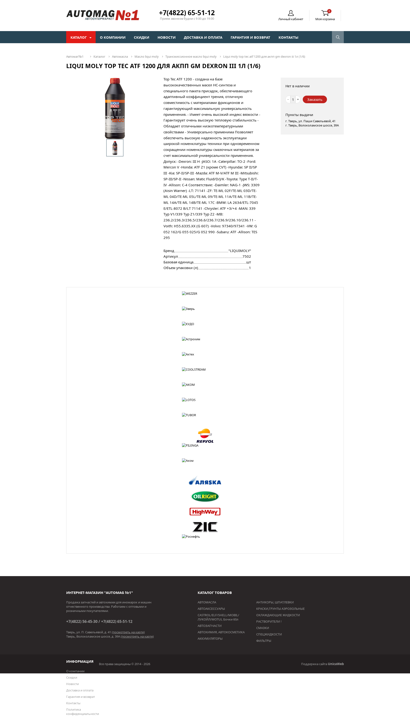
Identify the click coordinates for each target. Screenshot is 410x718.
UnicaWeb (336, 664)
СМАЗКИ (262, 628)
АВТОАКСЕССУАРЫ (211, 608)
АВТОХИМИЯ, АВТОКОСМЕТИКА (221, 632)
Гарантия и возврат (250, 37)
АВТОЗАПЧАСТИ (210, 626)
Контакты (288, 37)
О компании (113, 37)
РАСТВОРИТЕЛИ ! (269, 621)
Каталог (79, 37)
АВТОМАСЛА (207, 602)
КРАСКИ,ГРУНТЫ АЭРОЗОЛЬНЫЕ (280, 608)
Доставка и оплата (203, 37)
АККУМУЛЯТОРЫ (210, 638)
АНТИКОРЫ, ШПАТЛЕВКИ (275, 602)
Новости (167, 37)
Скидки (141, 37)
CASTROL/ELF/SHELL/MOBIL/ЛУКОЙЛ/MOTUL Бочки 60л (218, 617)
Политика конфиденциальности (82, 711)
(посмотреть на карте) (128, 632)
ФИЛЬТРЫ (263, 641)
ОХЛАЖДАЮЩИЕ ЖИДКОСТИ (278, 615)
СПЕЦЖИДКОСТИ (269, 634)
